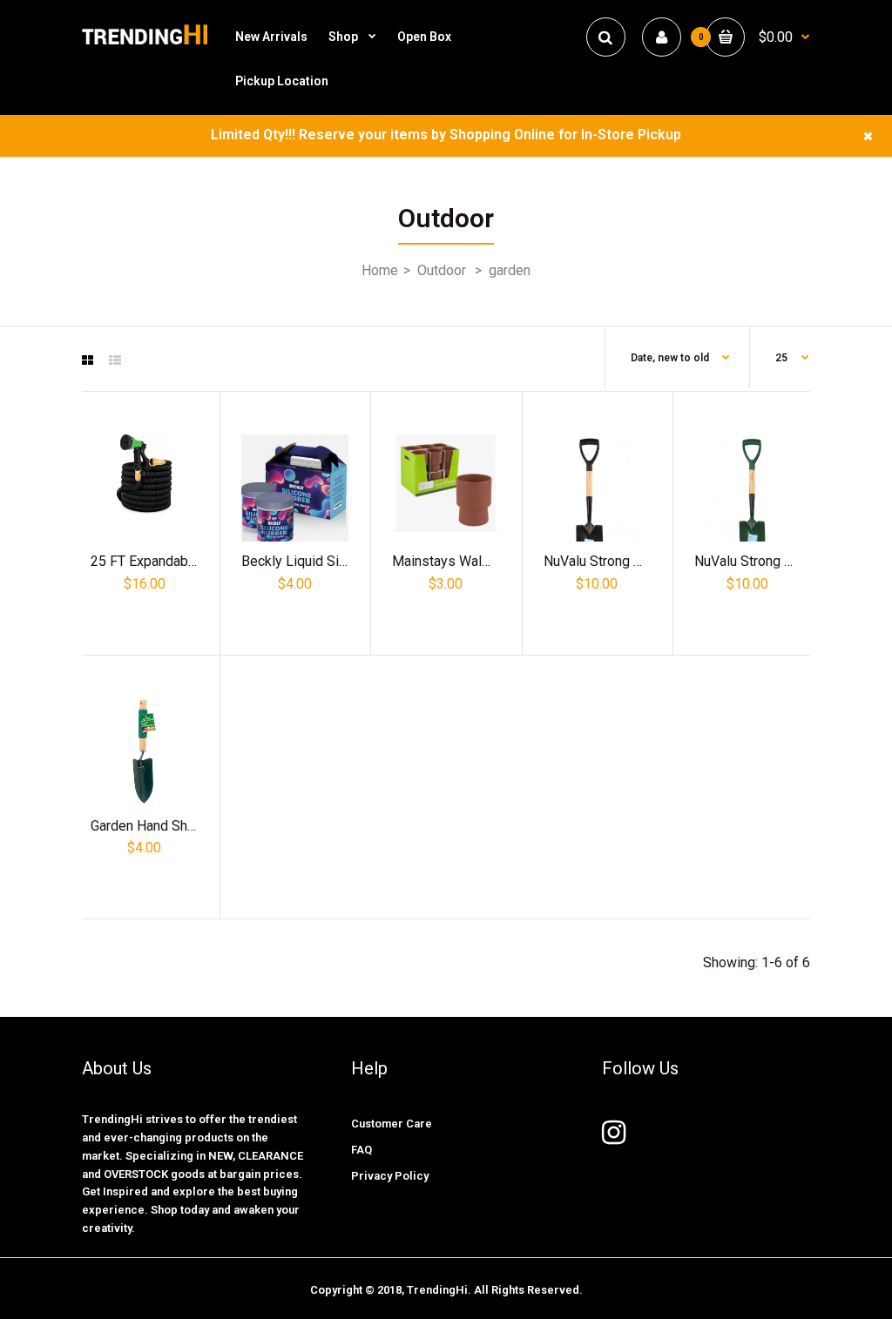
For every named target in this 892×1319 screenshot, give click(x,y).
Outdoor (441, 270)
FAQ (361, 1149)
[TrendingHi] (144, 43)
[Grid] (87, 360)
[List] (115, 360)
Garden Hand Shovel (152, 826)
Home (380, 270)
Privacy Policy (390, 1175)
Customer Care (391, 1123)
